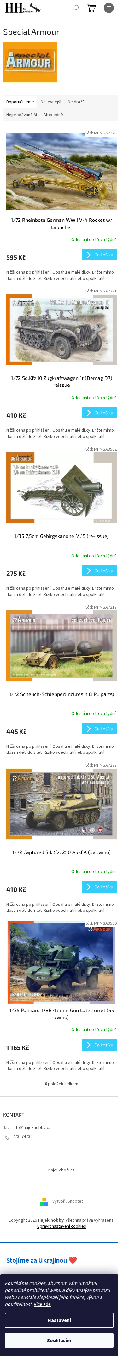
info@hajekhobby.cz (32, 1127)
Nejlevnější (51, 102)
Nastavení (59, 1320)
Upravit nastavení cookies (61, 1226)
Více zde (42, 1304)
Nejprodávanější (21, 115)
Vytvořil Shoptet (67, 1201)
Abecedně (53, 115)
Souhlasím (59, 1340)
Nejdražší (76, 102)
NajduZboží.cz (61, 1170)
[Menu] (108, 8)
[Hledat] (75, 8)
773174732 (22, 1137)
